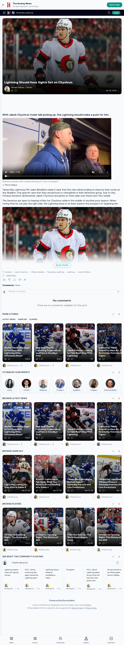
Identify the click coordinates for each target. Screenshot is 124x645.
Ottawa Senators (36, 272)
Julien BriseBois (83, 272)
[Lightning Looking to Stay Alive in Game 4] (17, 474)
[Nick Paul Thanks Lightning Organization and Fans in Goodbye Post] (48, 342)
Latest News (11, 276)
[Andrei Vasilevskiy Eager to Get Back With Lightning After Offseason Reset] (17, 342)
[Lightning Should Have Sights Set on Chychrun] (62, 56)
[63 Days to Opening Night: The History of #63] (48, 527)
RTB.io (88, 605)
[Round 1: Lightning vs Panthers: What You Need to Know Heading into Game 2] (48, 474)
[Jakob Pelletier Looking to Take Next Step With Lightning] (80, 342)
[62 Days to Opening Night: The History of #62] (17, 527)
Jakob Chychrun (20, 272)
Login (116, 13)
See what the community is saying (22, 556)
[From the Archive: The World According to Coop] (80, 527)
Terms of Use (77, 608)
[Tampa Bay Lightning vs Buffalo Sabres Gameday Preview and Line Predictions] (80, 474)
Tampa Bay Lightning (55, 272)
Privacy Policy (91, 608)
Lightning (70, 272)
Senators (8, 272)
